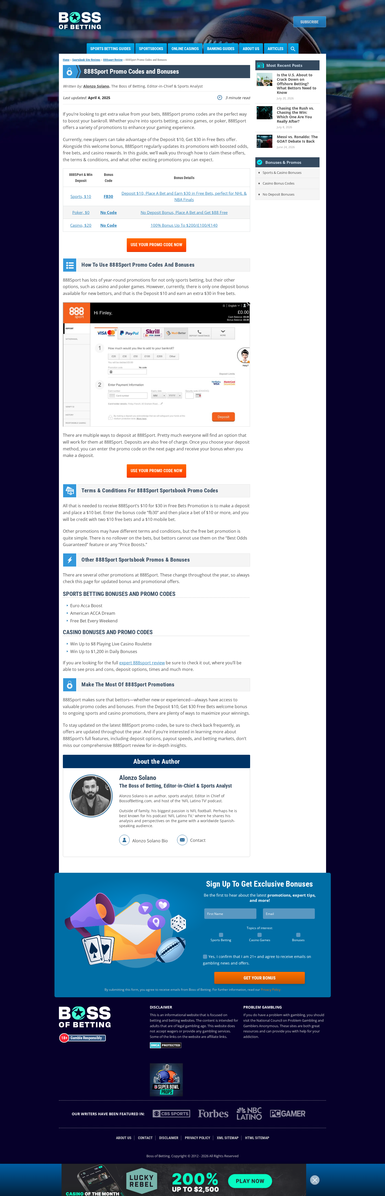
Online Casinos (185, 48)
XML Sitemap (228, 1138)
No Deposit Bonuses (278, 194)
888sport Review (113, 60)
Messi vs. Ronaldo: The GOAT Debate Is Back (297, 139)
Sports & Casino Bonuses (282, 172)
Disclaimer (168, 1138)
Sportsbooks (151, 48)
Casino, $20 (80, 225)
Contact (145, 1138)
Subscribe (309, 22)
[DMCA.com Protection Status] (166, 1047)
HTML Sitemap (257, 1138)
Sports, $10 (80, 196)
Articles (275, 48)
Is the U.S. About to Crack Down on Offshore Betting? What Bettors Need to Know (296, 83)
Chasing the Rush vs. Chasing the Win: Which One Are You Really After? (295, 115)
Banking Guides (220, 48)
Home (66, 60)
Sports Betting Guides (110, 48)
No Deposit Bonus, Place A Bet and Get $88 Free (184, 212)
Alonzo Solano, (96, 86)
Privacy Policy (270, 989)
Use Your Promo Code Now (156, 244)
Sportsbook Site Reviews (86, 60)
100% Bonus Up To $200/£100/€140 (184, 225)
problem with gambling (287, 1014)
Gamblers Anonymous (260, 1025)
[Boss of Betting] (80, 27)
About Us (251, 48)
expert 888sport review (142, 663)
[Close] (315, 1180)
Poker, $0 (81, 212)
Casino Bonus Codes (278, 183)
